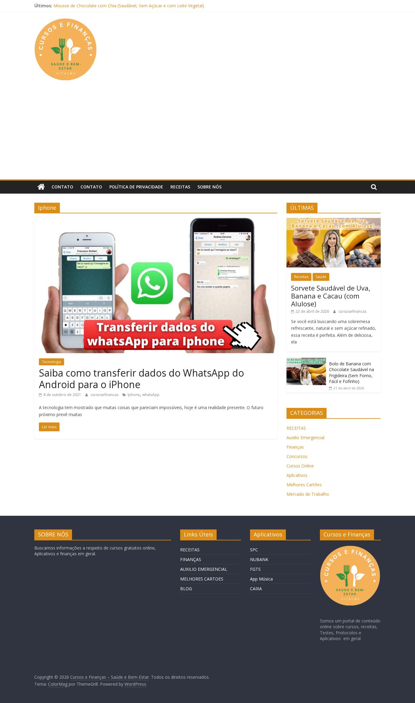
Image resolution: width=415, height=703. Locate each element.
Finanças (295, 447)
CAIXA (256, 588)
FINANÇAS (190, 559)
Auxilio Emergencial (305, 437)
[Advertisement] (207, 133)
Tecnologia (51, 361)
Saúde (321, 276)
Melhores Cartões (304, 485)
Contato (62, 187)
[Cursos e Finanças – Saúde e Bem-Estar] (41, 187)
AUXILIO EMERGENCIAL (203, 569)
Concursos (296, 456)
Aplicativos (296, 475)
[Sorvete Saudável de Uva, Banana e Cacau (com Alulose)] (333, 221)
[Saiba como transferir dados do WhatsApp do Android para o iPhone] (155, 221)
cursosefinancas (105, 394)
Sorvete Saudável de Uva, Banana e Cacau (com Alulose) (330, 295)
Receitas (180, 187)
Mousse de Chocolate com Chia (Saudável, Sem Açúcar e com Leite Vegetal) (128, 6)
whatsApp (150, 394)
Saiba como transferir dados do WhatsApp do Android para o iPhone (141, 378)
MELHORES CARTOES (201, 579)
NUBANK (259, 559)
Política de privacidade (136, 187)
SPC (254, 550)
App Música (261, 579)
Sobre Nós (209, 187)
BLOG (186, 588)
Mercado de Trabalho (307, 494)
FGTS (255, 569)
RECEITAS (296, 428)
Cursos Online (300, 466)
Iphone (134, 394)
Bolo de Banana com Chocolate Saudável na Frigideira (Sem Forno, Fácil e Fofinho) (351, 372)
